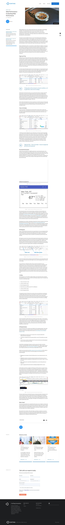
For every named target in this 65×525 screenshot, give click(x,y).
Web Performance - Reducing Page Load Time (11, 39)
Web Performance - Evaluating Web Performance (11, 32)
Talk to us (55, 3)
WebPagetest (39, 215)
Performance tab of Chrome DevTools (29, 214)
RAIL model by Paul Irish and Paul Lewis (36, 350)
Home (40, 3)
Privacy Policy (57, 522)
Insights (48, 3)
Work (44, 3)
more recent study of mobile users (32, 346)
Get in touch (39, 503)
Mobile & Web (8, 9)
